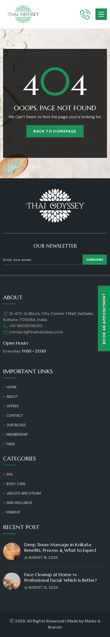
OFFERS (12, 406)
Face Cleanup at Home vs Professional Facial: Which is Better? (60, 577)
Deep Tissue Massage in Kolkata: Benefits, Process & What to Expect (60, 547)
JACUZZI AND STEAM (23, 493)
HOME (11, 387)
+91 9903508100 (25, 325)
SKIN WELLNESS (19, 502)
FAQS (10, 444)
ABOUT (12, 396)
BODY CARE (16, 484)
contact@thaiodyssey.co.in (36, 332)
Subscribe (94, 260)
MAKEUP (13, 512)
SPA (9, 474)
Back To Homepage (55, 131)
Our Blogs (16, 425)
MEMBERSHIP (17, 434)
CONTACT (14, 415)
